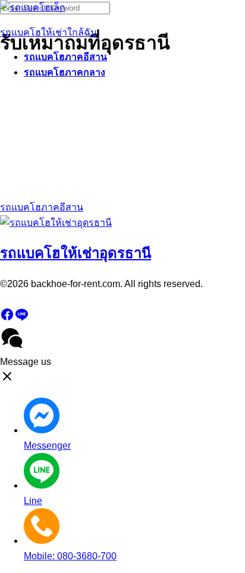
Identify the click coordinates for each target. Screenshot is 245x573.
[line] (21, 318)
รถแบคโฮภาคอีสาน (65, 57)
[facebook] (7, 318)
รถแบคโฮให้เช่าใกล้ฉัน (48, 32)
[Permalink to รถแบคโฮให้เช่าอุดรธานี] (56, 223)
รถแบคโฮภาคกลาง (64, 72)
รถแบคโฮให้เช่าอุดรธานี (75, 253)
